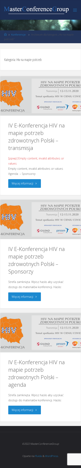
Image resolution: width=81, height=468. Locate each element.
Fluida (38, 456)
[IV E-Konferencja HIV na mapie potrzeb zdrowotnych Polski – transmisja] (40, 96)
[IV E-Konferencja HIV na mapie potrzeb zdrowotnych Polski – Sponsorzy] (40, 219)
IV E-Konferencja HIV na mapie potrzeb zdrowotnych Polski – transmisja (36, 136)
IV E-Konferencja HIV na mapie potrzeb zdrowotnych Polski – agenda (36, 373)
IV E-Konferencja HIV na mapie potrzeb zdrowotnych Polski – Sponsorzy (36, 260)
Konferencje (18, 34)
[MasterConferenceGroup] (36, 10)
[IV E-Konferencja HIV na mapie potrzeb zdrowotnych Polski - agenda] (40, 332)
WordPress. (52, 456)
